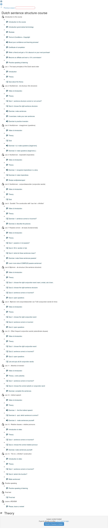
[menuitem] (1, 5)
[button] (1, 2)
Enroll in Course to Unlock (54, 524)
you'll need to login (62, 521)
